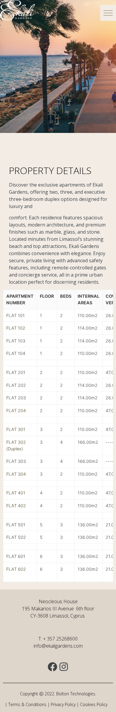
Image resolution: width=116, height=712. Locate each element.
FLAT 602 (16, 569)
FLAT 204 (16, 410)
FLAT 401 (15, 492)
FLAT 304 (16, 474)
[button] (108, 13)
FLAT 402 (16, 505)
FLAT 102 (15, 328)
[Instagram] (63, 666)
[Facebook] (52, 666)
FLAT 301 (15, 429)
